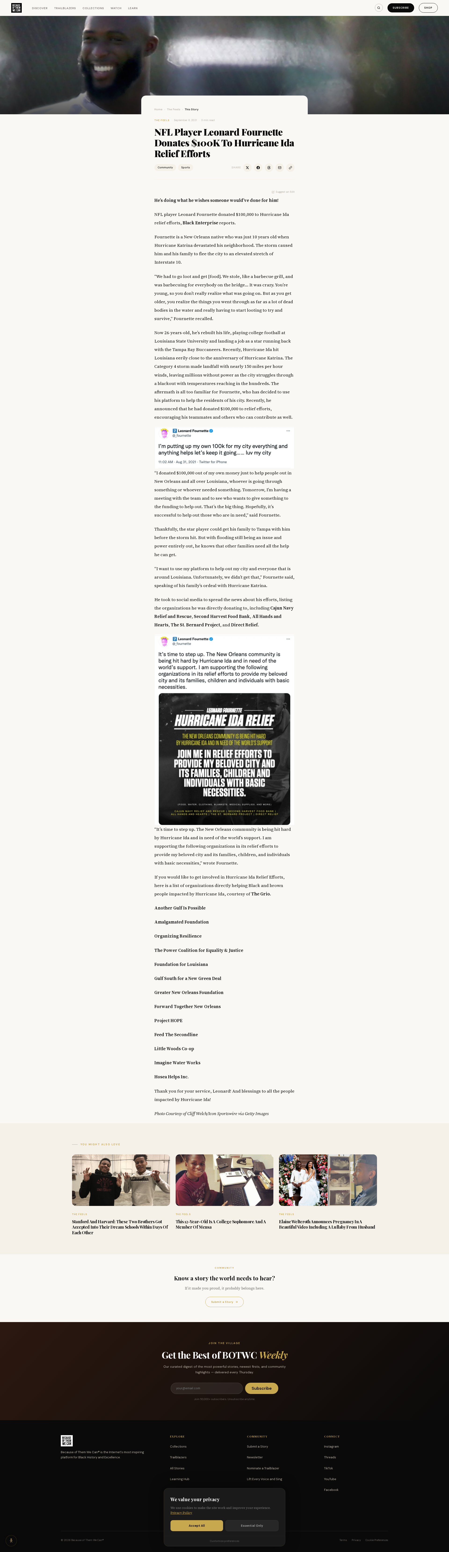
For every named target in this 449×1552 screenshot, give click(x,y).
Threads (330, 1457)
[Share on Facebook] (258, 167)
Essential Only (252, 1526)
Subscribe (401, 7)
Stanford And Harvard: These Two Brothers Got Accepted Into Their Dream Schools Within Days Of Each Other (120, 1227)
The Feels (173, 109)
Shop (428, 7)
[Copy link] (290, 167)
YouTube (330, 1479)
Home (158, 109)
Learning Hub (179, 1479)
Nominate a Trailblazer (263, 1468)
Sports (185, 167)
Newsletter (255, 1457)
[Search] (379, 8)
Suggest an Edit (285, 191)
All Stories (177, 1468)
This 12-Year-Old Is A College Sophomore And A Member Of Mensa (221, 1224)
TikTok (328, 1468)
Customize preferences (224, 1541)
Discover (40, 8)
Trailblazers (65, 8)
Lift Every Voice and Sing (264, 1479)
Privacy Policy (181, 1513)
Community (165, 167)
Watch (116, 8)
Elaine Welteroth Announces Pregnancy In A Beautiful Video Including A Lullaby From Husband (327, 1224)
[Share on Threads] (269, 167)
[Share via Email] (279, 167)
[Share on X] (247, 167)
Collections (93, 8)
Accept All (197, 1526)
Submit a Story (224, 1302)
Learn (133, 8)
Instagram (331, 1447)
